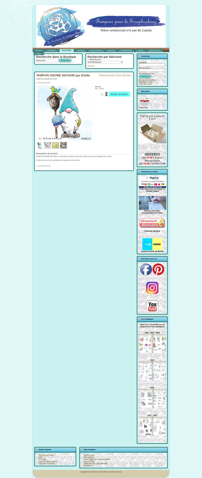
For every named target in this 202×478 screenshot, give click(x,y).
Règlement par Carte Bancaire (96, 463)
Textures (111, 50)
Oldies (38, 53)
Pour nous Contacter (47, 463)
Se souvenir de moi (146, 73)
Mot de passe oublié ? (147, 80)
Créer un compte (145, 84)
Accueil (39, 50)
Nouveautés (66, 50)
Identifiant (143, 63)
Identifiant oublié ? (146, 82)
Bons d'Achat (89, 461)
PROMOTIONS (126, 50)
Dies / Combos (96, 50)
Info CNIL (42, 459)
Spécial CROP (154, 50)
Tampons (81, 50)
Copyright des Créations (48, 461)
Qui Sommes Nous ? (47, 455)
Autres (140, 50)
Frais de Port (89, 457)
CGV (40, 457)
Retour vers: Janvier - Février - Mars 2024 (115, 75)
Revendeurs (88, 465)
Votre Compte (89, 455)
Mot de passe (144, 68)
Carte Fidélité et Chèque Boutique (97, 459)
